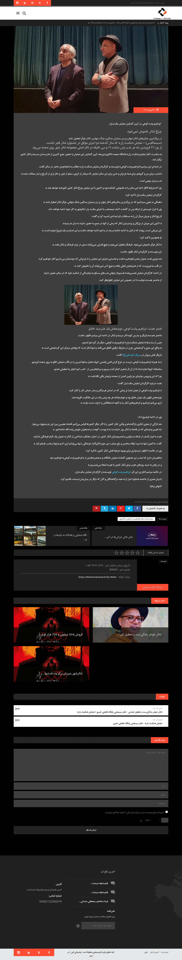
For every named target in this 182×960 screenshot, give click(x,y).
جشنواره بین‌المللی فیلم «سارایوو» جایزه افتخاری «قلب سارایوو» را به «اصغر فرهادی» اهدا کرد (121, 22)
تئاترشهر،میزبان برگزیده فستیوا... (61, 673)
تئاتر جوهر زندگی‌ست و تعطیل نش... (139, 634)
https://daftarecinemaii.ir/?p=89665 (98, 577)
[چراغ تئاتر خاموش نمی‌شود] (152, 575)
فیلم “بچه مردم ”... (99, 883)
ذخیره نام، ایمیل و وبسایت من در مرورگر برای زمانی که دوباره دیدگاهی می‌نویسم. (134, 812)
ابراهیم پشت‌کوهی (121, 472)
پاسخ (17, 708)
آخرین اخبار (154, 952)
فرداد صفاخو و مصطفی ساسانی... (93, 901)
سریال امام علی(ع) (131, 355)
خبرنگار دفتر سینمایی (153, 587)
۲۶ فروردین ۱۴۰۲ (149, 110)
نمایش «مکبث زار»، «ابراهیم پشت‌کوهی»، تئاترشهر (136, 519)
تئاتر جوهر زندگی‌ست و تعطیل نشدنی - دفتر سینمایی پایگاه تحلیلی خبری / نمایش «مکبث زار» (119, 712)
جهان (146, 952)
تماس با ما (164, 952)
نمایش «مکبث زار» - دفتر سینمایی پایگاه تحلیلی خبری (137, 723)
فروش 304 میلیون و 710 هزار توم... (60, 634)
